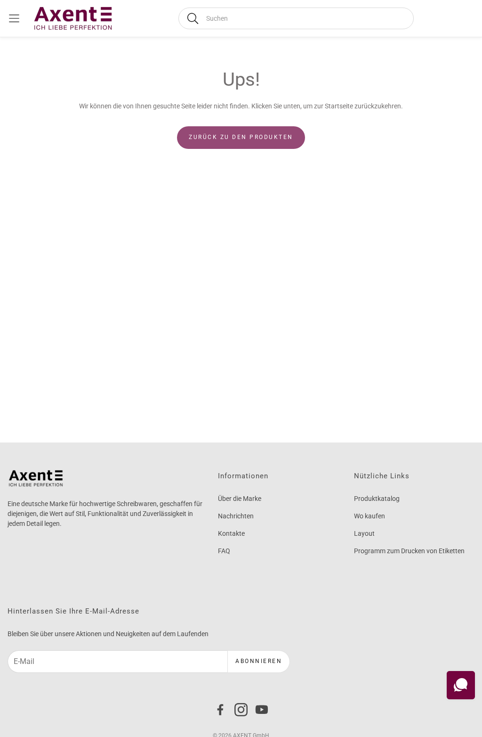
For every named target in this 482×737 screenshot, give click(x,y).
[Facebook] (220, 709)
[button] (296, 18)
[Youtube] (261, 709)
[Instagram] (241, 709)
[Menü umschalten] (14, 18)
